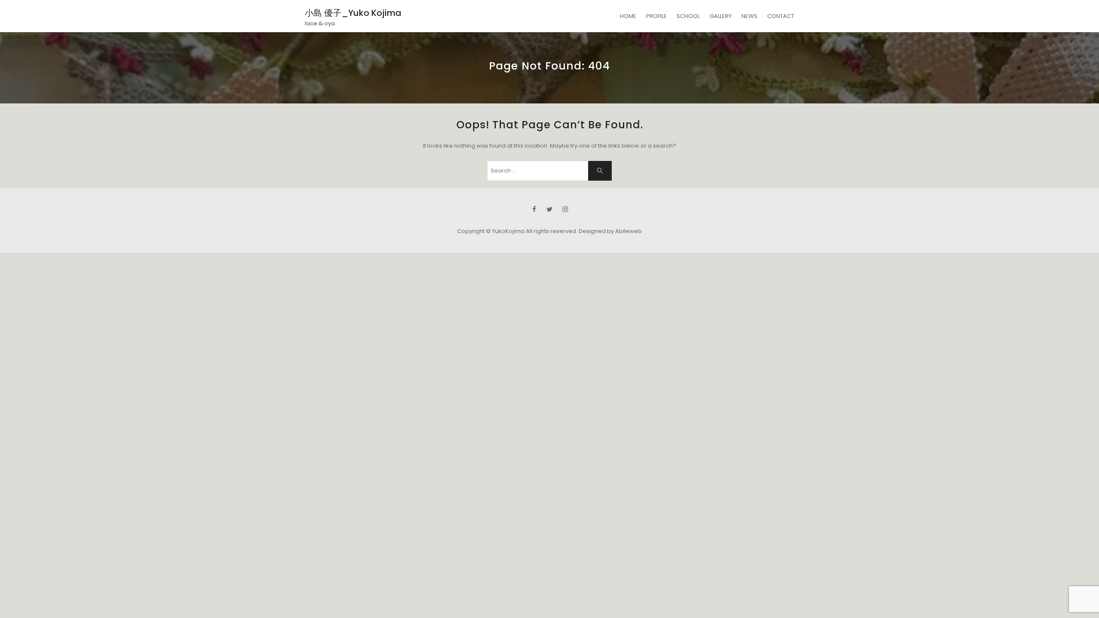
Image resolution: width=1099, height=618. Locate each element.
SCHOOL (688, 16)
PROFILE (656, 16)
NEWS (749, 16)
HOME (628, 16)
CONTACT (780, 16)
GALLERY (721, 16)
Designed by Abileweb (610, 231)
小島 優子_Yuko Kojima (353, 13)
